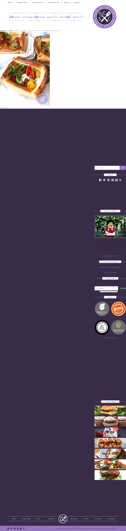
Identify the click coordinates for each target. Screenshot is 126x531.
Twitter (86, 518)
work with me (53, 2)
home (10, 2)
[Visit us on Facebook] (8, 528)
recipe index (22, 2)
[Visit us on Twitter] (11, 528)
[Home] (104, 17)
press (66, 2)
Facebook (74, 518)
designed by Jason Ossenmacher (107, 528)
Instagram (111, 518)
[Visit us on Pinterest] (15, 528)
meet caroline (37, 2)
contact (77, 2)
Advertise (51, 518)
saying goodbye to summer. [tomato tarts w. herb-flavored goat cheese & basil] (39, 30)
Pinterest (98, 518)
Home (14, 518)
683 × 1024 (15, 30)
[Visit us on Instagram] (21, 528)
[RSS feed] (24, 528)
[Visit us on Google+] (18, 528)
